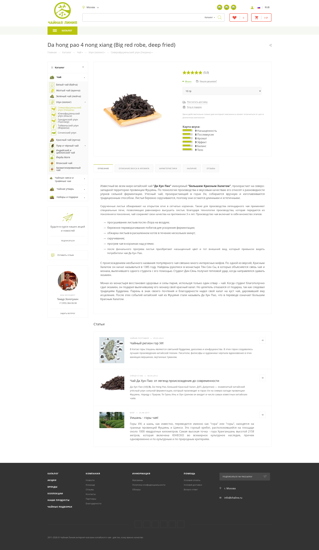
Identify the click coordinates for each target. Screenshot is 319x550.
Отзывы (211, 168)
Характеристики (168, 168)
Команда (90, 484)
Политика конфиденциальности (148, 484)
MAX (180, 524)
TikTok (172, 524)
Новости (90, 480)
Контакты (91, 494)
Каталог (53, 473)
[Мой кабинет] (252, 7)
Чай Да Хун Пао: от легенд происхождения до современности (174, 381)
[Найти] (219, 17)
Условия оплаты (192, 480)
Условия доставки (193, 484)
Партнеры (91, 498)
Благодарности (93, 503)
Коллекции (55, 493)
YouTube (146, 524)
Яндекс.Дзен (163, 524)
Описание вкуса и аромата (134, 168)
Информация (141, 473)
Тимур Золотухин (67, 299)
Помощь (189, 473)
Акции (52, 480)
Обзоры (136, 489)
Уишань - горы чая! (144, 418)
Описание (103, 168)
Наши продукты (58, 500)
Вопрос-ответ (191, 489)
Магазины (137, 480)
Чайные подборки (60, 506)
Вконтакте (138, 524)
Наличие (192, 168)
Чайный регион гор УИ (146, 343)
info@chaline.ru (233, 497)
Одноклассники (155, 524)
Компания (93, 473)
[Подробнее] (262, 340)
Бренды (52, 486)
